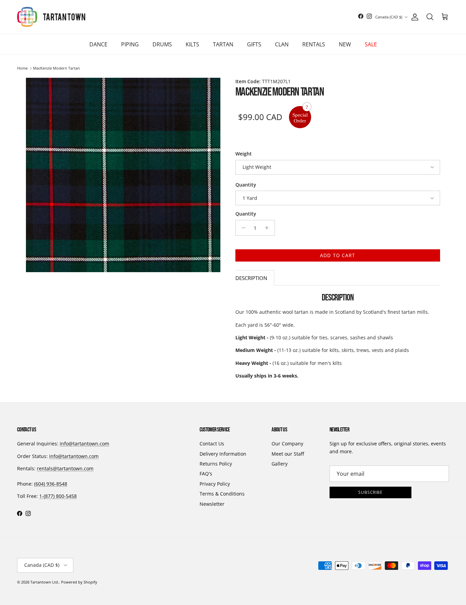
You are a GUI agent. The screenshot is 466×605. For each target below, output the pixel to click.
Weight (243, 153)
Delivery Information (223, 454)
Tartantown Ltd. (44, 582)
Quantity (245, 184)
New (345, 44)
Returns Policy (216, 463)
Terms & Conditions (222, 493)
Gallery (280, 463)
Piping (130, 44)
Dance (98, 44)
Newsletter (212, 504)
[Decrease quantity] (242, 227)
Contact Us (212, 443)
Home (22, 68)
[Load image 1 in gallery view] (123, 175)
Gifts (254, 44)
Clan (282, 44)
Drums (162, 44)
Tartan (223, 44)
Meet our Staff (288, 454)
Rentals (313, 44)
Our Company (287, 443)
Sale (371, 44)
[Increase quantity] (269, 227)
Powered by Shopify (79, 582)
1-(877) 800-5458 (58, 496)
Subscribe (370, 492)
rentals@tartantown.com (65, 468)
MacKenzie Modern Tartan (56, 68)
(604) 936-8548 (50, 484)
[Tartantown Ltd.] (51, 17)
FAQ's (206, 473)
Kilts (192, 44)
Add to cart (337, 255)
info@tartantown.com (84, 443)
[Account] (413, 17)
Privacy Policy (215, 484)
